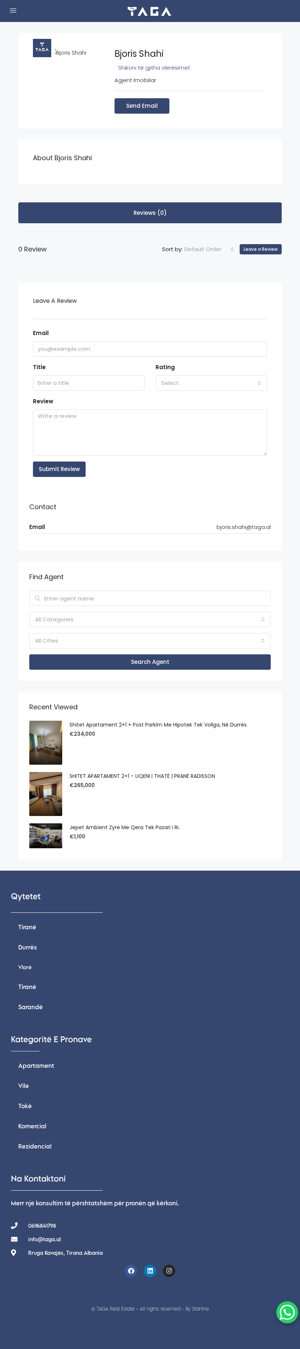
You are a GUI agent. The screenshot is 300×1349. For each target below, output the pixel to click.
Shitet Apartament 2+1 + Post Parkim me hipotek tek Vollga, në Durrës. (159, 724)
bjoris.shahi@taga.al (244, 527)
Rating (165, 367)
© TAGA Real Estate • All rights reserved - (150, 1309)
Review (43, 401)
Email (41, 333)
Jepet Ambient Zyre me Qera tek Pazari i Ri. (125, 827)
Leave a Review (261, 249)
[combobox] (209, 249)
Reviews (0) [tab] (150, 213)
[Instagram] (169, 1271)
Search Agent (150, 662)
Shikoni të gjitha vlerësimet (154, 67)
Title (39, 367)
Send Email (142, 106)
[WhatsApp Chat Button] (287, 1312)
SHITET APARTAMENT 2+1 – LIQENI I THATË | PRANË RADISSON (142, 776)
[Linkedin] (150, 1271)
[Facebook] (131, 1271)
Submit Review (59, 469)
